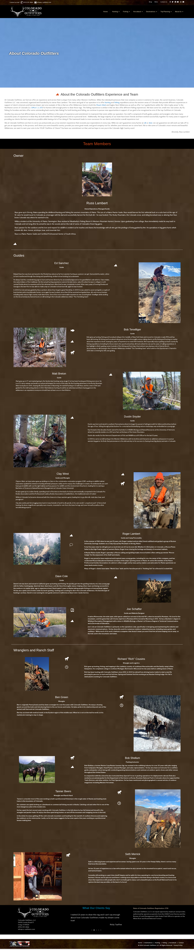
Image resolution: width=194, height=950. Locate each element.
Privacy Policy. (178, 946)
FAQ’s (156, 2)
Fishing (164, 944)
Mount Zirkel (101, 105)
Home (140, 944)
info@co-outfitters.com (44, 2)
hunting (108, 102)
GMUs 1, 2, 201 (36, 108)
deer (150, 123)
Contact (181, 944)
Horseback (172, 944)
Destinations (148, 944)
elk (145, 123)
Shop (150, 2)
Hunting (157, 944)
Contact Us (163, 2)
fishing (117, 102)
